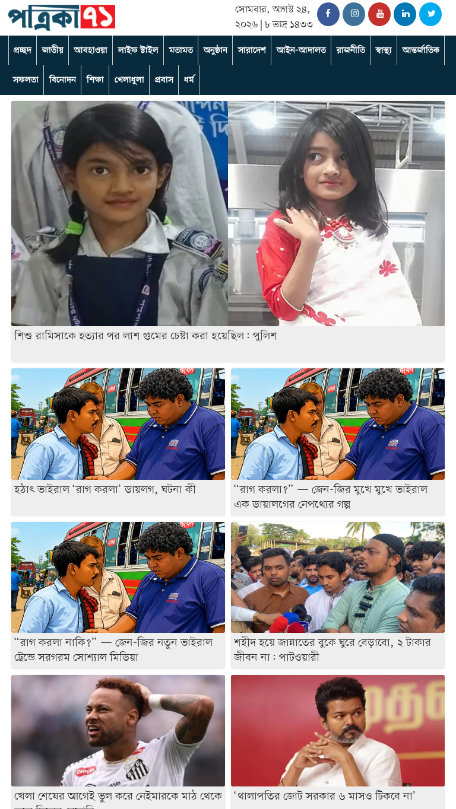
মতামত (181, 50)
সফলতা (26, 80)
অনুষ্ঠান (215, 50)
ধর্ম (189, 80)
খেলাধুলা (129, 80)
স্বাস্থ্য (384, 50)
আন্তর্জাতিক (421, 50)
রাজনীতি (351, 50)
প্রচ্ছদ (22, 50)
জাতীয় (53, 50)
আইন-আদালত (301, 50)
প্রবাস (164, 80)
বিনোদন (62, 80)
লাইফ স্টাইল (138, 50)
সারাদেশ (252, 50)
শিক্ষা (95, 80)
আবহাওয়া (90, 50)
